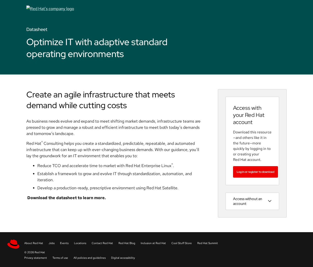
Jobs (52, 243)
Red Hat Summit (207, 243)
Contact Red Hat (102, 243)
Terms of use (60, 258)
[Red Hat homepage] (112, 9)
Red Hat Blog (126, 243)
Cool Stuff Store (181, 243)
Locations (80, 243)
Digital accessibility (123, 258)
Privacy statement (35, 258)
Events (64, 243)
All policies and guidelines (90, 258)
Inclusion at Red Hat (153, 243)
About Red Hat (33, 243)
